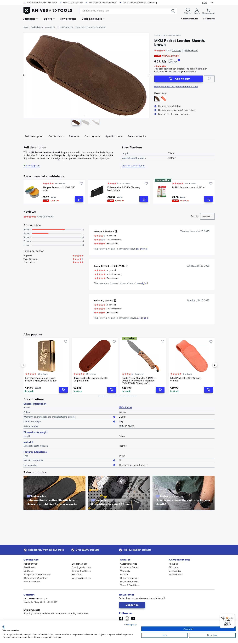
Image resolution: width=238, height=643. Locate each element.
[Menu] (233, 616)
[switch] (227, 624)
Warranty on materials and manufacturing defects (49, 416)
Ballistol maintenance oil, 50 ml (188, 187)
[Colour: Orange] (163, 98)
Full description (34, 136)
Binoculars (77, 574)
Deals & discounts (92, 18)
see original (141, 248)
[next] (209, 365)
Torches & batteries (81, 571)
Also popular (92, 136)
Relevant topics (137, 136)
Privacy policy (130, 624)
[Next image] (149, 75)
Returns (124, 574)
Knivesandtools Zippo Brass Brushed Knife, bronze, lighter (41, 379)
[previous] (28, 365)
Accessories (50, 27)
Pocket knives (36, 27)
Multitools (28, 571)
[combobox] (207, 216)
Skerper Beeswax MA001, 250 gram (59, 189)
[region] (86, 80)
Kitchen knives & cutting (35, 578)
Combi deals (56, 136)
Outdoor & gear (79, 563)
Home (25, 27)
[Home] (47, 10)
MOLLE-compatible (33, 460)
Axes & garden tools (81, 567)
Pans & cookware (31, 581)
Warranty (125, 571)
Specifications (113, 136)
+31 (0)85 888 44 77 (35, 598)
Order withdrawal (129, 578)
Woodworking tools (81, 578)
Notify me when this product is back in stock (176, 86)
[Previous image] (23, 75)
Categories (29, 18)
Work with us (175, 574)
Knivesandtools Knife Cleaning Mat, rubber (123, 189)
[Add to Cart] (79, 199)
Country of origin (32, 421)
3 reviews (176, 50)
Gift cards (173, 567)
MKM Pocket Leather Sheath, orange (186, 379)
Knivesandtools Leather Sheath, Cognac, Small (91, 379)
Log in (197, 13)
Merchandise (175, 571)
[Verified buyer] (116, 231)
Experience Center (129, 567)
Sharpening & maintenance (37, 574)
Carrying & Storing (65, 27)
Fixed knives (29, 567)
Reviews (74, 136)
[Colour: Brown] (157, 98)
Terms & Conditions (129, 585)
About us (173, 563)
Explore (48, 18)
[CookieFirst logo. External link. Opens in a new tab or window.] (3, 626)
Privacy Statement (129, 581)
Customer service (128, 563)
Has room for (30, 465)
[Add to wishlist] (209, 79)
